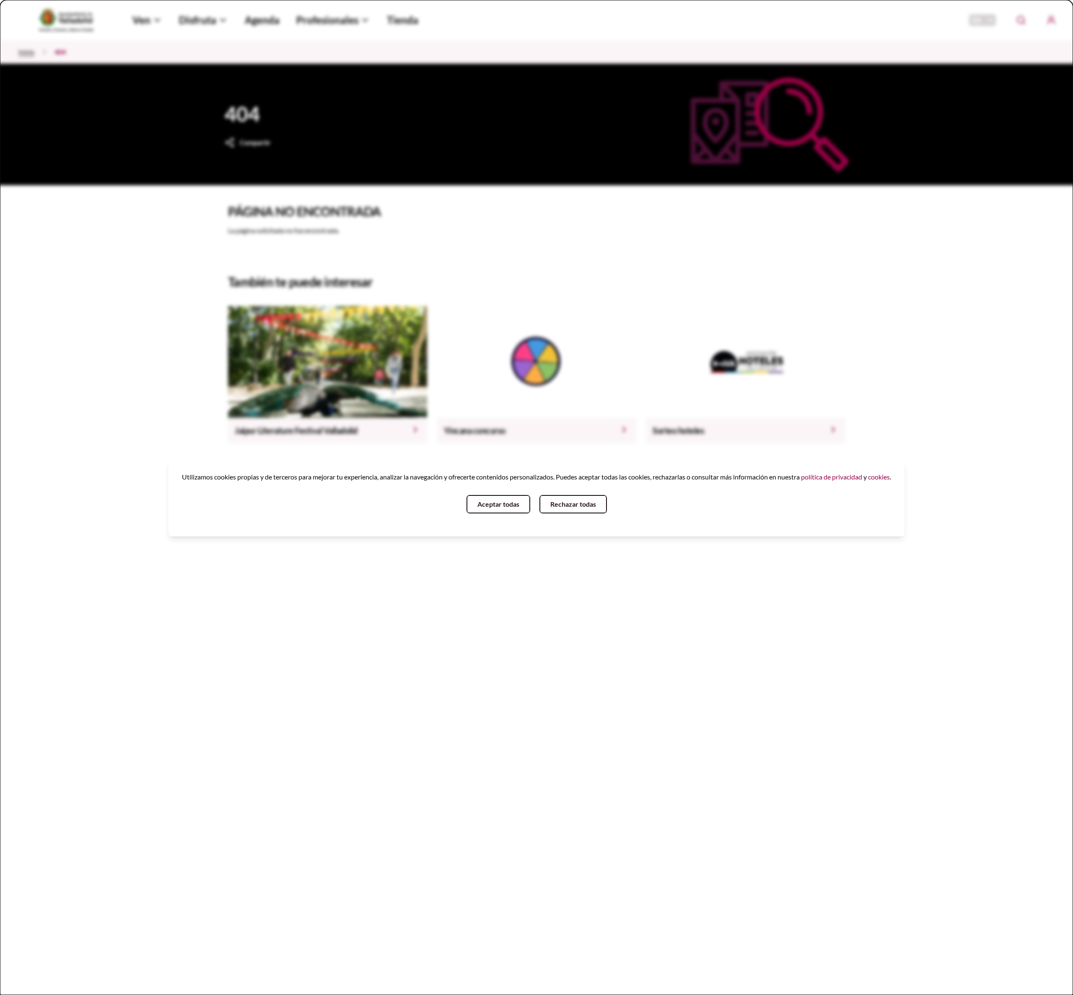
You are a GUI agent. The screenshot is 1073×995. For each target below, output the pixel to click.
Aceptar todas (498, 504)
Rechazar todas (573, 504)
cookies (879, 477)
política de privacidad (831, 477)
